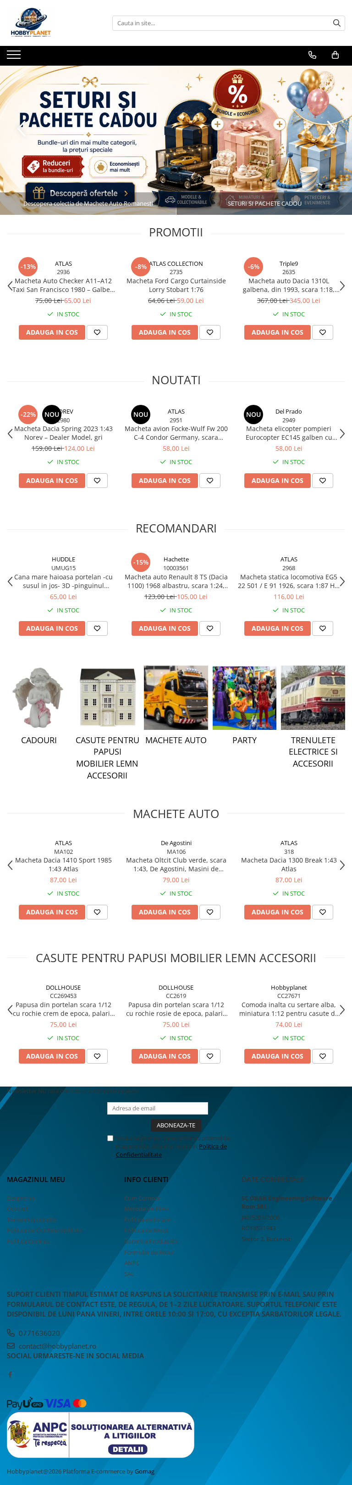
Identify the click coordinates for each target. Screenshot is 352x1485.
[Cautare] (337, 23)
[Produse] (15, 57)
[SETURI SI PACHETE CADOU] (176, 140)
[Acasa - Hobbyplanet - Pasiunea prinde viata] (53, 23)
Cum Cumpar (142, 1198)
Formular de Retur (149, 1252)
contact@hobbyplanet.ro (56, 1346)
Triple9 (289, 263)
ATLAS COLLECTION (176, 263)
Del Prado (288, 411)
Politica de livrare (147, 1220)
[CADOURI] (39, 698)
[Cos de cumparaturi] (335, 55)
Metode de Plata (146, 1209)
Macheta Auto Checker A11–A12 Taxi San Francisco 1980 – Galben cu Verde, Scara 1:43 (63, 285)
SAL (129, 1274)
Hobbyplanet (289, 987)
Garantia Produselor (151, 1241)
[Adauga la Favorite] (97, 332)
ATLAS (63, 263)
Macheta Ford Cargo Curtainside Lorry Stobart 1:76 (176, 285)
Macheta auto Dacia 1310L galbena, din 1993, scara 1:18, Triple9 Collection (289, 285)
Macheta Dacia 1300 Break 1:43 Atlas (289, 864)
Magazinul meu (36, 1179)
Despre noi (21, 1198)
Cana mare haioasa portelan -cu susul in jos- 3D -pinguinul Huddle (63, 581)
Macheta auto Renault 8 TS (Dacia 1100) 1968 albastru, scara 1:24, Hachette (176, 581)
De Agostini (176, 843)
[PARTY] (245, 698)
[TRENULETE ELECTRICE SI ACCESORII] (313, 698)
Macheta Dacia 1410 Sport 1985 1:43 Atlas (63, 864)
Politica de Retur (146, 1230)
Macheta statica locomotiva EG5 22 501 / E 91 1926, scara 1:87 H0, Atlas (289, 581)
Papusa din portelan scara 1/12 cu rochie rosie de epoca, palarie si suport (176, 1009)
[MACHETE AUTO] (176, 698)
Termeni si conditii (31, 1220)
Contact (17, 1209)
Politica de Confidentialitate (44, 1230)
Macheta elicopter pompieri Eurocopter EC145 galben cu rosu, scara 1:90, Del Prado (289, 433)
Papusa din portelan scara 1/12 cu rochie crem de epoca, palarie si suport (63, 1009)
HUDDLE (63, 559)
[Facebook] (10, 1374)
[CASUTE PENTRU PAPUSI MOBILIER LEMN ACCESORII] (108, 698)
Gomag (143, 1471)
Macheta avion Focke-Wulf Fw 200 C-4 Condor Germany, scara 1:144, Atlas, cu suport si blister (176, 433)
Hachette (176, 559)
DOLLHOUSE (63, 987)
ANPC (132, 1263)
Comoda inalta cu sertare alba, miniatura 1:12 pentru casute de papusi (289, 1009)
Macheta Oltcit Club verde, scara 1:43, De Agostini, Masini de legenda (176, 864)
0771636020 (38, 1333)
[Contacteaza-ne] (312, 55)
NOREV (63, 411)
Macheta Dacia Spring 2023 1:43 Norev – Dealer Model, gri (63, 433)
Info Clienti (146, 1179)
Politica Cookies (28, 1241)
